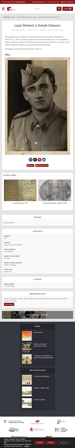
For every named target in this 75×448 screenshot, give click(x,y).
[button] (66, 194)
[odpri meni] (3, 8)
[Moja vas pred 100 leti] (54, 190)
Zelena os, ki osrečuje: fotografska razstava (40, 345)
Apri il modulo (9, 304)
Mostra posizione (9, 223)
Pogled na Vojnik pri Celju (41, 388)
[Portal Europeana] (61, 422)
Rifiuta (51, 443)
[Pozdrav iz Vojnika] (27, 403)
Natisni (31, 165)
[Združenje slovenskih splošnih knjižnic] (37, 430)
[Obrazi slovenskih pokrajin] (61, 429)
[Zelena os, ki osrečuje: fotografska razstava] (27, 347)
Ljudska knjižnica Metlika (55, 30)
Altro (5, 238)
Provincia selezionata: (13, 2)
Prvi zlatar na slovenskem (41, 376)
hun (58, 2)
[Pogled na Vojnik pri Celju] (27, 391)
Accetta (39, 443)
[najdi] (59, 9)
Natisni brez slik (42, 165)
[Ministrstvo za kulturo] (13, 422)
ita (55, 2)
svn (48, 2)
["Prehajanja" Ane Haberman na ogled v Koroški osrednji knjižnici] (27, 359)
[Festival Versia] (27, 336)
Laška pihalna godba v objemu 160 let (20, 203)
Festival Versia (38, 332)
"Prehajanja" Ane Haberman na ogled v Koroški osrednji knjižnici (43, 356)
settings (27, 446)
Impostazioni (64, 443)
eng (52, 2)
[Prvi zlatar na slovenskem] (27, 380)
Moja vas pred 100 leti (55, 203)
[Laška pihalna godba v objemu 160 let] (20, 190)
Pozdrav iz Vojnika (39, 399)
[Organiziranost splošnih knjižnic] (37, 422)
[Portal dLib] (13, 429)
